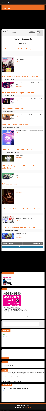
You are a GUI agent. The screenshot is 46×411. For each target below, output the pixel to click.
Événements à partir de (5, 31)
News (8, 6)
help (24, 376)
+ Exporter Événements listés (22, 246)
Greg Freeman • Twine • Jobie (13, 109)
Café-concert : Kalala (9, 184)
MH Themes (28, 407)
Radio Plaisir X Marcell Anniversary (15, 125)
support (19, 381)
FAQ (43, 379)
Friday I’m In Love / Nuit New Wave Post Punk (18, 227)
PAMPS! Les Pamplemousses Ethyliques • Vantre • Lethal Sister (20, 167)
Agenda (4, 8)
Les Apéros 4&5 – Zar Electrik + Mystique (17, 49)
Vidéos (23, 6)
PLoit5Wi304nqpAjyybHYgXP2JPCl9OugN (20, 379)
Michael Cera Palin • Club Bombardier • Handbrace (20, 77)
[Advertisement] (23, 18)
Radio (19, 6)
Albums (34, 6)
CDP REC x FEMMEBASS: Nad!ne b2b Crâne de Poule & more (21, 210)
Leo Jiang (8, 410)
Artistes (29, 6)
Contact (9, 8)
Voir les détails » (19, 61)
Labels (39, 6)
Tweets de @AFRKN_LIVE (8, 365)
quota (2, 373)
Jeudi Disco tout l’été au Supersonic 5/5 (17, 149)
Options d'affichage (39, 31)
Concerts (14, 6)
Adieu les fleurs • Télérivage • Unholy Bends (18, 93)
